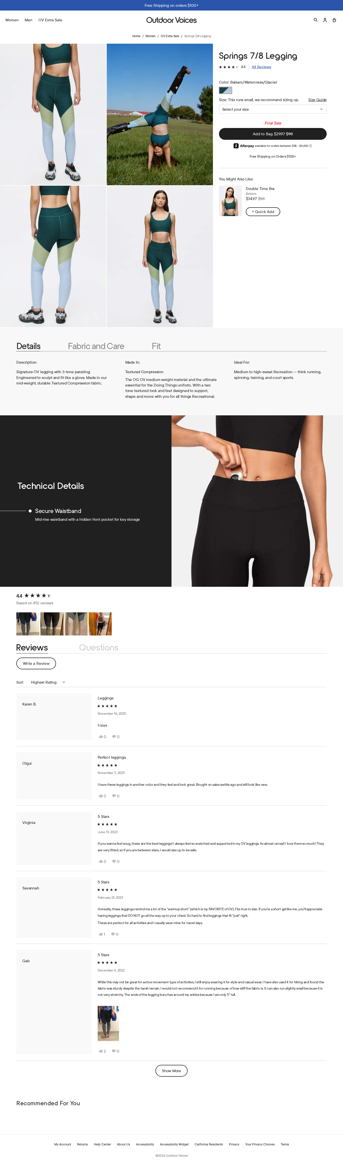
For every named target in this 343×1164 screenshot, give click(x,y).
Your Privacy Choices (260, 1144)
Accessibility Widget (174, 1144)
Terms (285, 1144)
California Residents (209, 1144)
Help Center (102, 1144)
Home (136, 36)
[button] (245, 66)
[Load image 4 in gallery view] (160, 256)
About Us (123, 1144)
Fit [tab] (156, 345)
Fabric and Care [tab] (96, 345)
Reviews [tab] (32, 647)
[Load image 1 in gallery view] (53, 114)
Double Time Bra (260, 188)
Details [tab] (28, 345)
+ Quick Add (263, 211)
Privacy (234, 1144)
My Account (62, 1144)
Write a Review (39, 665)
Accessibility (145, 1144)
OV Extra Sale (50, 19)
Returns (82, 1144)
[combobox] (273, 109)
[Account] (325, 20)
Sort (20, 682)
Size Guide (317, 99)
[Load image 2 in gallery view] (160, 114)
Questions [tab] (99, 647)
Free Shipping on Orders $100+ (273, 156)
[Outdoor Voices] (171, 20)
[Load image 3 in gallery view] (53, 256)
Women (150, 36)
